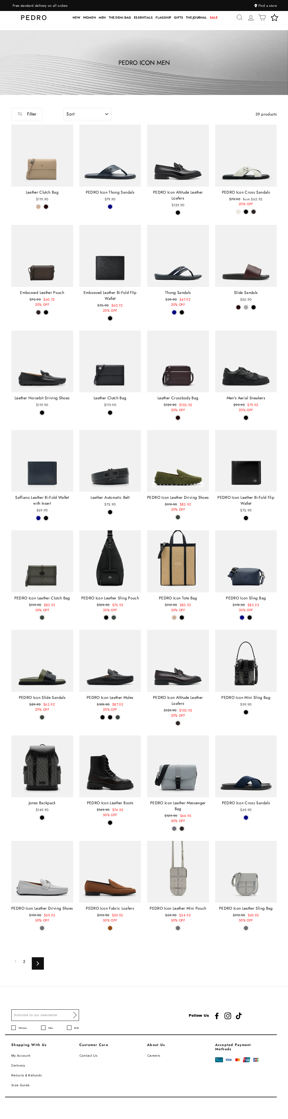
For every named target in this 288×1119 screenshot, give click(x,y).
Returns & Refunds (26, 1075)
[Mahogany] (46, 206)
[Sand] (38, 206)
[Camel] (110, 928)
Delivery (18, 1065)
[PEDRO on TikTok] (238, 1015)
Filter (31, 114)
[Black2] (110, 717)
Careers (153, 1056)
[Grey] (174, 828)
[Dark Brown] (253, 211)
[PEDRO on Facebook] (216, 1015)
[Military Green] (178, 517)
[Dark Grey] (246, 307)
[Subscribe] (75, 1015)
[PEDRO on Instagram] (227, 1015)
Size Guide (20, 1085)
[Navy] (110, 206)
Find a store (267, 5)
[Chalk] (238, 211)
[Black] (178, 212)
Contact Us (88, 1056)
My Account (21, 1056)
